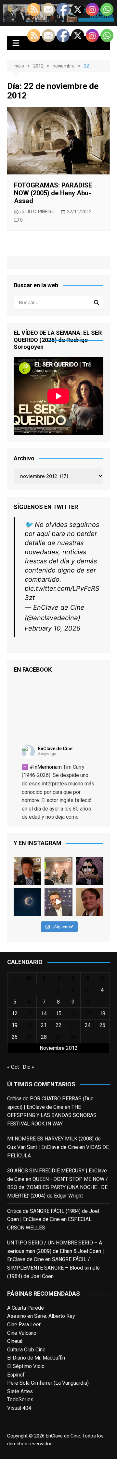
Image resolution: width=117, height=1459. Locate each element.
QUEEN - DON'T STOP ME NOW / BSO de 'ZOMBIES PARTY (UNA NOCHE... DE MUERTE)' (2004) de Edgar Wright (57, 1187)
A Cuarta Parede (25, 1308)
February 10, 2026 (52, 628)
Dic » (28, 1067)
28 (44, 1037)
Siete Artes (20, 1391)
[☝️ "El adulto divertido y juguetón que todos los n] (89, 902)
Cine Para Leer (24, 1324)
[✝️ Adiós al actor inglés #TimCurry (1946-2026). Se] (27, 871)
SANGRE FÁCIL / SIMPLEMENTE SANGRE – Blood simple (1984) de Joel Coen (53, 1267)
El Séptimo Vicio (26, 1366)
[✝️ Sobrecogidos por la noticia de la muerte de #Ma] (58, 902)
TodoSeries (20, 1399)
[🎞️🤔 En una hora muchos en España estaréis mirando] (27, 902)
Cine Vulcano (21, 1333)
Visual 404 (19, 1408)
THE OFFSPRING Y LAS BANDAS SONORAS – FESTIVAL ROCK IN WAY (54, 1115)
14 (44, 1013)
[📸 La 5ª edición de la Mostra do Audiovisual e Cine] (58, 871)
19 (15, 1025)
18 (102, 1013)
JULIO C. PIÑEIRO (37, 211)
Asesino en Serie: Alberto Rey (41, 1316)
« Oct (13, 1067)
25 (102, 1025)
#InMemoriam (46, 767)
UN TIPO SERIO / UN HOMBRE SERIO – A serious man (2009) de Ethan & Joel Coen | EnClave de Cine (55, 1251)
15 (58, 1013)
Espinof (16, 1375)
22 (58, 1025)
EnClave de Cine (55, 748)
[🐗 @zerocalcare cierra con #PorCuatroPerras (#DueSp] (89, 871)
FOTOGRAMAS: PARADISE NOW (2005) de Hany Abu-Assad (53, 193)
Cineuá (14, 1341)
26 (15, 1037)
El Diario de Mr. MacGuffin (36, 1358)
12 (15, 1013)
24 (88, 1025)
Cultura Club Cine (26, 1350)
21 (44, 1025)
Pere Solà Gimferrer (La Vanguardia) (48, 1383)
